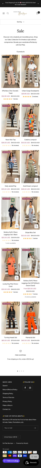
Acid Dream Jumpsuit (30, 186)
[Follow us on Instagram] (30, 387)
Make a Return (7, 405)
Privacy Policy (7, 401)
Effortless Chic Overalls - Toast (10, 92)
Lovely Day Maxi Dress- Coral (10, 285)
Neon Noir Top (11, 140)
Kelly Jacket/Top (10, 186)
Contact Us (6, 409)
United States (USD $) (10, 437)
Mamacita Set (30, 337)
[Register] (35, 428)
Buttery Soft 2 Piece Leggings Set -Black (10, 233)
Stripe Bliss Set (30, 232)
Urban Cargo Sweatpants (30, 91)
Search (5, 386)
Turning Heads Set (10, 337)
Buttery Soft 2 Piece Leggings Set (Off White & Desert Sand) (30, 283)
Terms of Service (8, 397)
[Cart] (37, 13)
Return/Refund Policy (10, 390)
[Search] (8, 13)
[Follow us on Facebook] (25, 387)
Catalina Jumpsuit (30, 140)
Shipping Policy (8, 393)
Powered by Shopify (22, 443)
